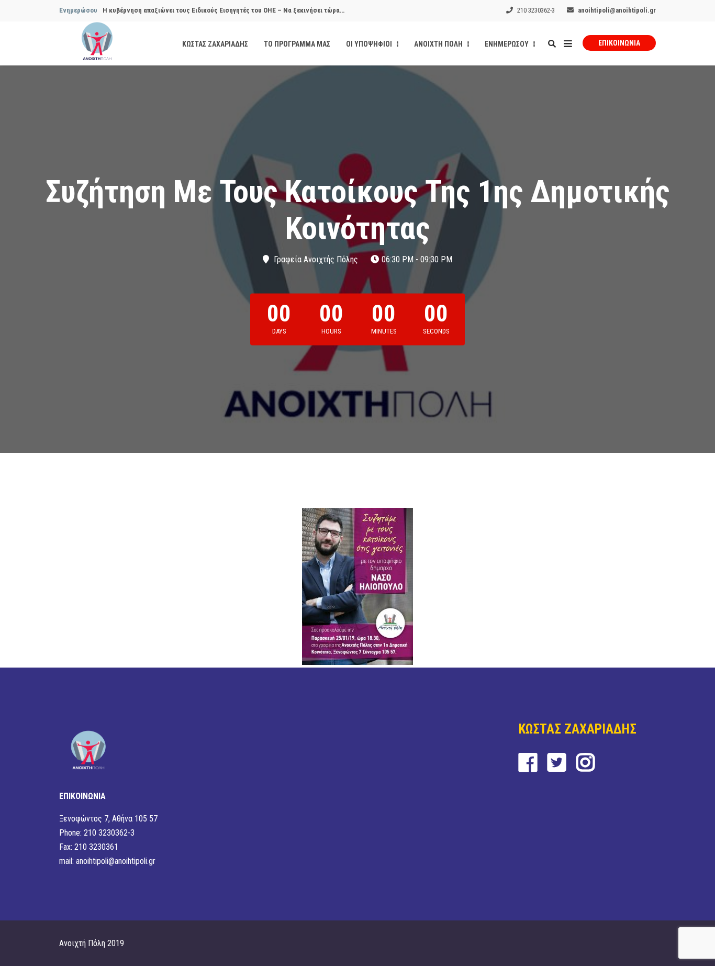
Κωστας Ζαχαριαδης (215, 44)
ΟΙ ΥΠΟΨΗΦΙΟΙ (370, 44)
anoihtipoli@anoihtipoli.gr (617, 10)
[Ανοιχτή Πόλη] (97, 43)
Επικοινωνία (619, 43)
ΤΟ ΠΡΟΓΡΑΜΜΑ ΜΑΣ (297, 44)
